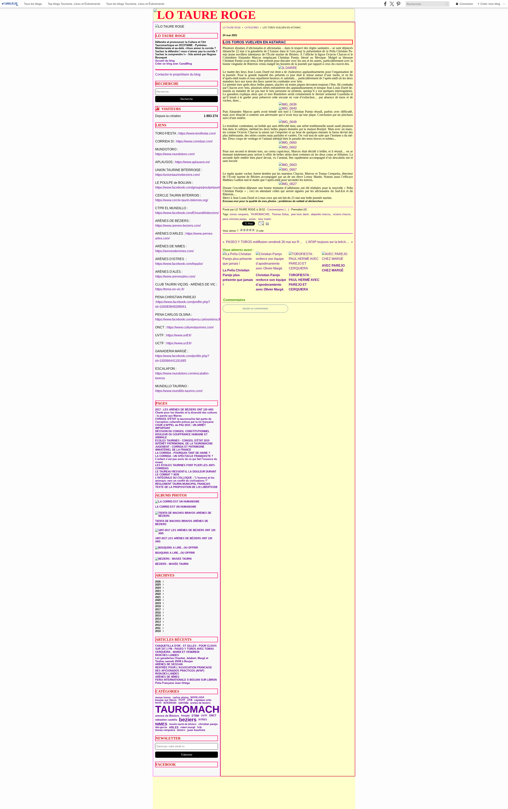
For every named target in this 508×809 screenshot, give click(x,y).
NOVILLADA (197, 697)
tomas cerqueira (165, 730)
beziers (187, 719)
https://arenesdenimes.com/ (174, 251)
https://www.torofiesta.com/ (197, 133)
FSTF (182, 700)
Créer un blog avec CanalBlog (173, 63)
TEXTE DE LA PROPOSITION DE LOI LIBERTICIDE (186, 487)
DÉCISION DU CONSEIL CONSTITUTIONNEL (182, 431)
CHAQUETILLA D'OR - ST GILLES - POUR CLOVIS (186, 645)
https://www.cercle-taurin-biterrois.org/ (181, 200)
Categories (251, 27)
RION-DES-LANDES (167, 673)
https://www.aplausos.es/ (192, 162)
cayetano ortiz (203, 700)
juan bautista (196, 730)
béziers (181, 730)
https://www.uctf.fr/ (178, 343)
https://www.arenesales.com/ (175, 276)
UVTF (204, 715)
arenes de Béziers (167, 715)
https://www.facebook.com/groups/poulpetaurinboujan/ (193, 187)
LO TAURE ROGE (232, 27)
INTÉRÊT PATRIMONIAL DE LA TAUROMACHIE (184, 443)
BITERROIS (170, 703)
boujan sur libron (166, 700)
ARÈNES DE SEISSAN (169, 664)
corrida (183, 702)
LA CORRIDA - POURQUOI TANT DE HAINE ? (182, 452)
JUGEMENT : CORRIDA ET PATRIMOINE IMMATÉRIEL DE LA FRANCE (179, 448)
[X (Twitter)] (391, 4)
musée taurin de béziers (182, 724)
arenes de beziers (200, 703)
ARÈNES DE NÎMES (167, 676)
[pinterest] (398, 4)
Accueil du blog (165, 60)
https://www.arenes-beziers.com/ (178, 225)
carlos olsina (181, 697)
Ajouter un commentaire (255, 308)
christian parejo (208, 724)
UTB (189, 700)
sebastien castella (166, 719)
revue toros (163, 697)
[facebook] (385, 4)
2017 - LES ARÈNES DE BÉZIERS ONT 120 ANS (184, 409)
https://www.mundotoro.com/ (175, 154)
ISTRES (202, 719)
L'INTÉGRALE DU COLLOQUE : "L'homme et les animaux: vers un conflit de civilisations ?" (184, 479)
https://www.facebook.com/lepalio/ (179, 263)
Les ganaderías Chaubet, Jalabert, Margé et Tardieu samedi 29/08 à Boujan (181, 660)
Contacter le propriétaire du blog (177, 74)
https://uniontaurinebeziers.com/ (177, 174)
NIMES (161, 724)
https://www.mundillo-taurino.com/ (178, 391)
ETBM (195, 715)
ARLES (173, 727)
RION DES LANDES (167, 655)
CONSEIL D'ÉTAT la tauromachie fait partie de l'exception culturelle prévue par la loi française (184, 420)
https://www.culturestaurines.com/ (190, 327)
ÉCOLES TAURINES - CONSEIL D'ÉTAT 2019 (182, 440)
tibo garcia (161, 727)
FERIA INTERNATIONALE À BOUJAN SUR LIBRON (186, 679)
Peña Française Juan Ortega (172, 682)
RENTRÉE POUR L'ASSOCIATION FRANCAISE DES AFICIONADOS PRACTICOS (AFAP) (183, 669)
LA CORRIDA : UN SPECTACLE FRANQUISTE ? (184, 456)
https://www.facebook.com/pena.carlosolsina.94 (188, 319)
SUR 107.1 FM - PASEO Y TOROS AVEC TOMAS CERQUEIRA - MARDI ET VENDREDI (184, 650)
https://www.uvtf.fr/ (178, 335)
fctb (199, 727)
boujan (185, 715)
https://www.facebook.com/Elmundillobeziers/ (187, 213)
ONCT (212, 715)
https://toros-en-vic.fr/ (169, 289)
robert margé (187, 727)
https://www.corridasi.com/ (194, 141)
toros (158, 703)
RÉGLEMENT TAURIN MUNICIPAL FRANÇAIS (182, 483)
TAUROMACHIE (192, 709)
